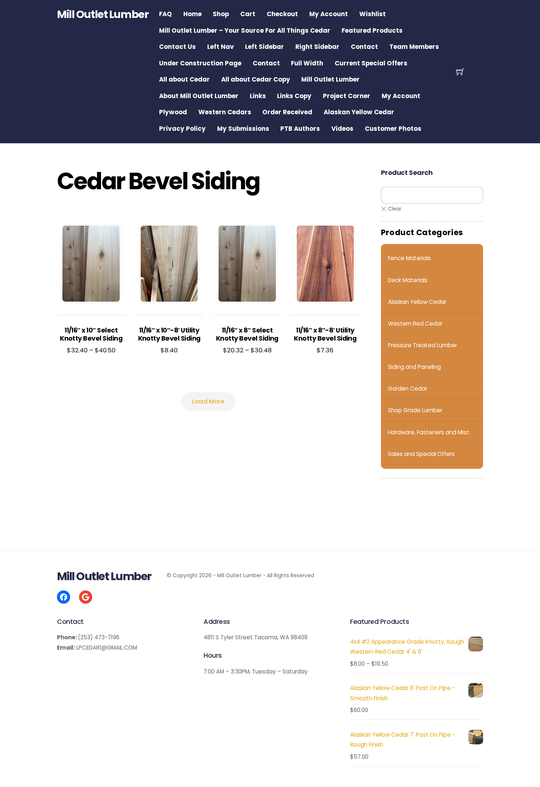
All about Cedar (184, 79)
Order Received (287, 112)
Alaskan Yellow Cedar (359, 112)
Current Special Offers (371, 63)
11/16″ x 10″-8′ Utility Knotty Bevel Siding (169, 334)
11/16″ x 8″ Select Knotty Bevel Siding (247, 334)
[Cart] (460, 71)
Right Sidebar (317, 46)
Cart (247, 14)
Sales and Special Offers (421, 454)
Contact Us (177, 46)
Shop (221, 14)
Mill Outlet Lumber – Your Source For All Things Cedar (244, 30)
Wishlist (372, 14)
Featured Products (372, 30)
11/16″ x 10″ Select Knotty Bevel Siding (91, 334)
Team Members (414, 46)
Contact (364, 46)
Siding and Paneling (414, 367)
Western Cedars (224, 112)
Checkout (282, 14)
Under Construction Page (200, 63)
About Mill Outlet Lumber (198, 95)
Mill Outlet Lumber (330, 79)
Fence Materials (409, 258)
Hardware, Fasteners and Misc (428, 432)
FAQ (165, 14)
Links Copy (294, 95)
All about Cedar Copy (255, 79)
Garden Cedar (407, 388)
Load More (208, 401)
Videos (342, 128)
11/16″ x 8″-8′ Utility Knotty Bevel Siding (325, 334)
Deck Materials (408, 280)
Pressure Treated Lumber (422, 345)
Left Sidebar (264, 46)
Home (192, 14)
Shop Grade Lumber (415, 410)
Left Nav (220, 46)
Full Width (307, 63)
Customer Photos (393, 128)
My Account (328, 14)
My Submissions (243, 128)
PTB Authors (300, 128)
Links (258, 95)
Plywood (173, 112)
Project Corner (346, 95)
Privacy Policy (182, 128)
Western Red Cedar (415, 323)
